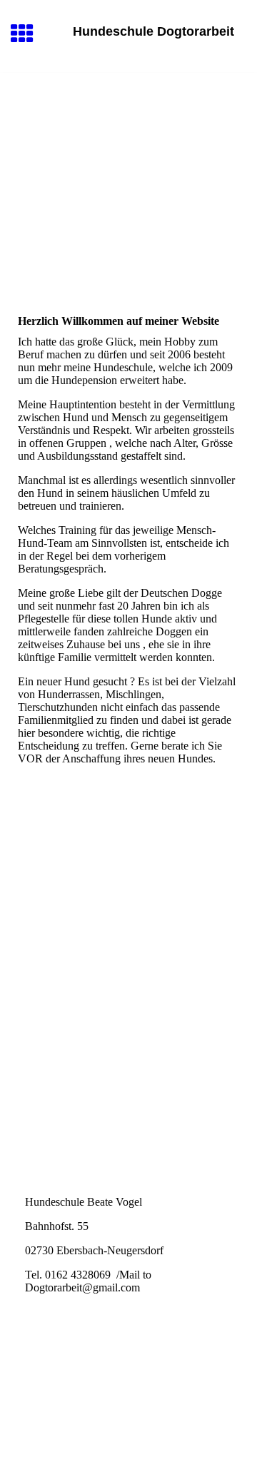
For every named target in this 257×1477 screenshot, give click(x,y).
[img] (128, 132)
